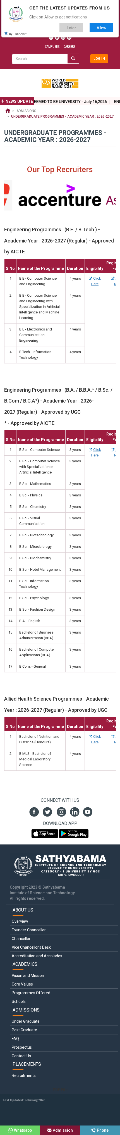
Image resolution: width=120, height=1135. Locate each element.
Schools (19, 1001)
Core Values (22, 984)
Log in (99, 59)
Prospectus (22, 1047)
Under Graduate (26, 1021)
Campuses (52, 47)
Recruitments (24, 1075)
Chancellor (21, 938)
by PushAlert (18, 33)
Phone (103, 1130)
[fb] (33, 811)
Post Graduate (24, 1030)
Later (71, 27)
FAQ (15, 1038)
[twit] (46, 811)
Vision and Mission (28, 975)
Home (8, 111)
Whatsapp (23, 1130)
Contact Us (21, 1056)
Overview (20, 921)
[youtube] (87, 811)
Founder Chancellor (29, 930)
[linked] (73, 811)
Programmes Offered (31, 993)
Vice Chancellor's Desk (31, 947)
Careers (69, 47)
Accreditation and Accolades (37, 956)
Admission (63, 1130)
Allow (101, 27)
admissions (26, 111)
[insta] (60, 811)
